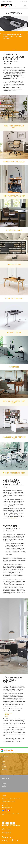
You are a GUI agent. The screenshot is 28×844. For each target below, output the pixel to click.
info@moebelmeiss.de (7, 807)
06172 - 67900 (24, 1)
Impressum (4, 766)
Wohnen (3, 760)
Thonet (7, 714)
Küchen (3, 761)
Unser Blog (4, 786)
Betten (3, 763)
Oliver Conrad (8, 713)
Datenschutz (4, 767)
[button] (0, 33)
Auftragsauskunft (5, 785)
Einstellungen (4, 769)
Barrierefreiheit (5, 770)
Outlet (3, 788)
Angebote (4, 783)
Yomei (6, 716)
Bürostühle (13, 518)
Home (3, 781)
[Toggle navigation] (25, 5)
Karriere (3, 764)
